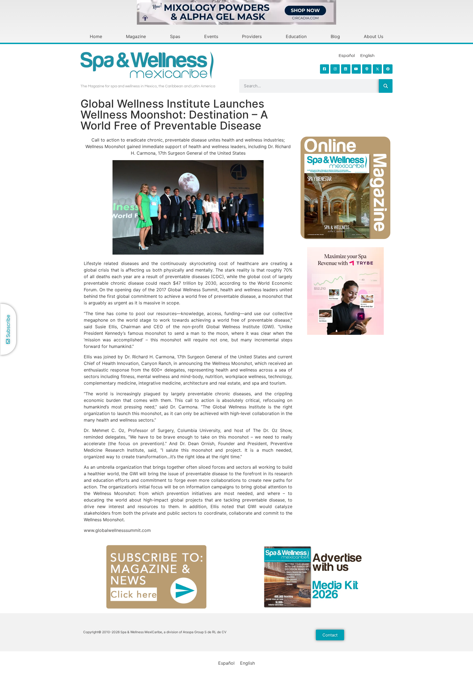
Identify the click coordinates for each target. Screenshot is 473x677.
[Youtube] (356, 69)
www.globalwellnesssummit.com (117, 530)
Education (296, 36)
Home (96, 36)
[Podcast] (366, 69)
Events (211, 36)
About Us (373, 36)
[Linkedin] (345, 69)
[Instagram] (335, 69)
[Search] (386, 86)
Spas (175, 36)
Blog (335, 36)
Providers (252, 36)
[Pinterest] (388, 69)
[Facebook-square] (324, 69)
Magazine (136, 36)
